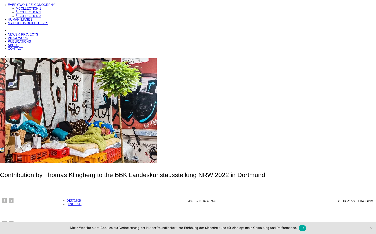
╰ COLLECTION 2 (28, 12)
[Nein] (371, 228)
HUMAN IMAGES (20, 19)
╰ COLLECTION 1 (28, 8)
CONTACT (15, 48)
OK (302, 227)
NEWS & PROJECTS (23, 34)
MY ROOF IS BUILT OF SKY (28, 23)
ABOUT (13, 45)
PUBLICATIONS (19, 41)
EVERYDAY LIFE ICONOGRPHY (31, 4)
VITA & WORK (18, 38)
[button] (4, 200)
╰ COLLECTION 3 (28, 16)
